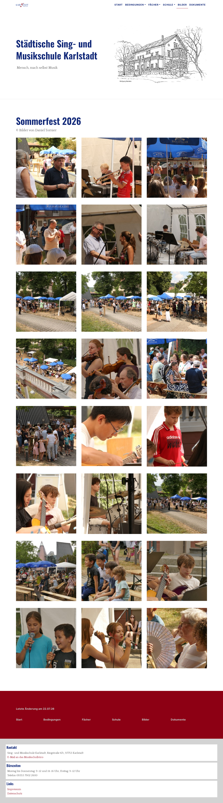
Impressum (14, 789)
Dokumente (197, 4)
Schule (168, 4)
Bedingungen (134, 4)
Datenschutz (14, 793)
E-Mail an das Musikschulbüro (25, 757)
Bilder (182, 4)
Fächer (153, 4)
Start (118, 4)
